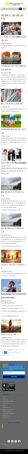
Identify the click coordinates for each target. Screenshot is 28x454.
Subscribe (14, 376)
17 (2, 352)
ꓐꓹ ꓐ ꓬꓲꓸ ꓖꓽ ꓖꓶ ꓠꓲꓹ (8, 334)
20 (11, 352)
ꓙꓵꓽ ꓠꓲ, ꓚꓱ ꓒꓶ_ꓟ (6, 407)
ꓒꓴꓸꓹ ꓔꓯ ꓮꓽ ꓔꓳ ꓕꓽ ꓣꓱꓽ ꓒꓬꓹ (12, 104)
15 (20, 349)
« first (3, 349)
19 (8, 352)
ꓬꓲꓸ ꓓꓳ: (4, 405)
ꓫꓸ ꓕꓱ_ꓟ (5, 417)
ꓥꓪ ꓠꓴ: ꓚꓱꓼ (5, 399)
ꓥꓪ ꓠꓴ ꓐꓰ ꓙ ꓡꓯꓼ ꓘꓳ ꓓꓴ (8, 401)
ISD (14, 452)
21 (14, 352)
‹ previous (9, 349)
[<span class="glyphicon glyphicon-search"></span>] (20, 9)
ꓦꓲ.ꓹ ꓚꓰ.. (4, 397)
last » (8, 355)
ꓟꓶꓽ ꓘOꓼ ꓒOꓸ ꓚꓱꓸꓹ (6, 415)
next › (3, 355)
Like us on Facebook (14, 426)
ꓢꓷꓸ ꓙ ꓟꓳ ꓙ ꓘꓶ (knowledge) (13, 163)
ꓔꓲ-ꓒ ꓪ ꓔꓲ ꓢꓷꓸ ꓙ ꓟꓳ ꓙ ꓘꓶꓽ (8, 413)
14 (17, 349)
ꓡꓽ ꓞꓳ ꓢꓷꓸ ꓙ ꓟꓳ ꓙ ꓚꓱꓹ (7, 411)
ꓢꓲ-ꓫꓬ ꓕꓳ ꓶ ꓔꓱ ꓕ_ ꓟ (7, 403)
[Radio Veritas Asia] (14, 3)
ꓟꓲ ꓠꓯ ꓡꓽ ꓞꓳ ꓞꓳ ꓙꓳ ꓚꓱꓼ (8, 409)
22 (18, 352)
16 (23, 349)
